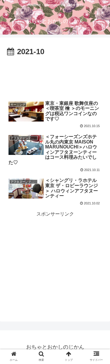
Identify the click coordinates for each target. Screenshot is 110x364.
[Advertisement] (55, 76)
